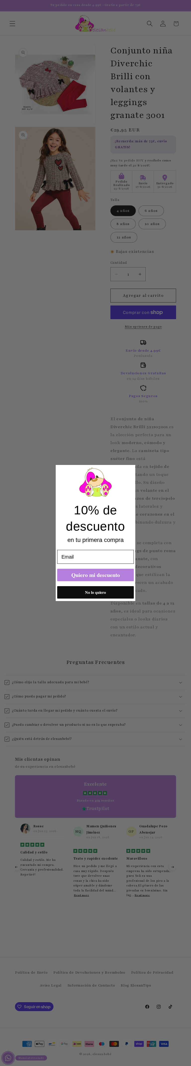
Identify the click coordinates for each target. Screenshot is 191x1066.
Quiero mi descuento (95, 575)
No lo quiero (95, 592)
